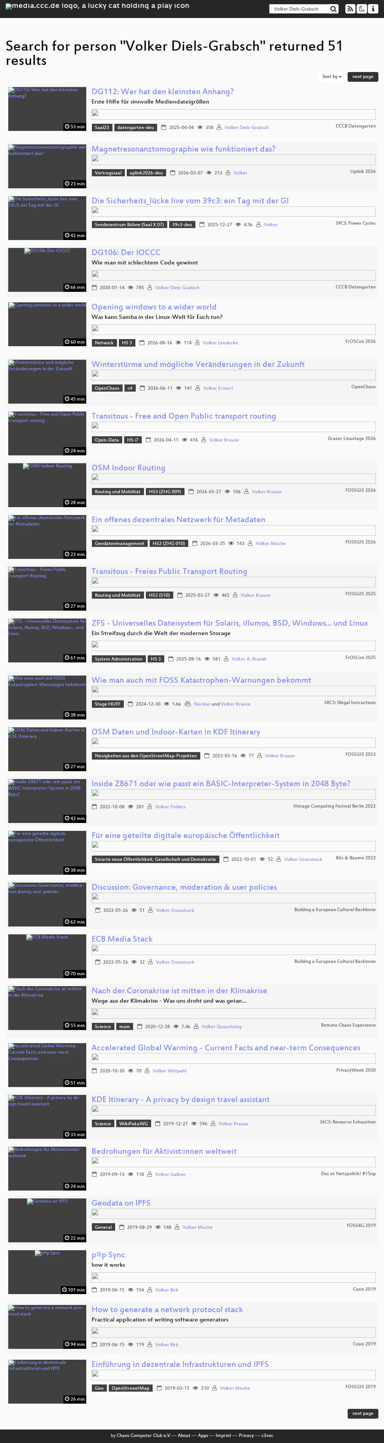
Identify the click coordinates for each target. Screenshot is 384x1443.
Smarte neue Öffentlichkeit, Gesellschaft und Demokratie (155, 859)
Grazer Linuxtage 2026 (352, 438)
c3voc (267, 1435)
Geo (99, 1388)
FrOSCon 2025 (360, 658)
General (103, 1227)
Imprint (223, 1435)
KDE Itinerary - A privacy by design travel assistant (181, 1100)
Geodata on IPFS (121, 1204)
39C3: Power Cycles (355, 223)
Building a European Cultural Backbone (335, 910)
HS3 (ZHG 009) (165, 492)
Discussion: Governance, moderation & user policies (184, 888)
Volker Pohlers (170, 807)
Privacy (246, 1435)
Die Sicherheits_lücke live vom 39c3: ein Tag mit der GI (190, 201)
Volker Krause (224, 440)
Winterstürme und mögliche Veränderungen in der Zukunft (198, 365)
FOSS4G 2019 (361, 1225)
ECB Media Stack (122, 939)
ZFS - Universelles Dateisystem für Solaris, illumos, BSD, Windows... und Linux (230, 624)
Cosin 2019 (364, 1289)
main (124, 1027)
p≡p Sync (108, 1255)
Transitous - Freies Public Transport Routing (170, 572)
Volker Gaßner (170, 1174)
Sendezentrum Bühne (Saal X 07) (129, 225)
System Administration (118, 659)
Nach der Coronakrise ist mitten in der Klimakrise (179, 991)
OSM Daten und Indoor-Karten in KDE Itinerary (176, 732)
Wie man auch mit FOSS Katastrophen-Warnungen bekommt (201, 681)
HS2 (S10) (159, 595)
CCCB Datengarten (356, 126)
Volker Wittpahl (169, 1071)
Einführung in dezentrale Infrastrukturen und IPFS (180, 1365)
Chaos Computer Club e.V (143, 1435)
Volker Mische (271, 544)
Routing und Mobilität (118, 492)
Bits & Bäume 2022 (356, 858)
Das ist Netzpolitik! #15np (348, 1174)
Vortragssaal (108, 173)
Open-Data (107, 440)
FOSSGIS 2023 (360, 754)
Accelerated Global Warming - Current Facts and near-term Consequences (226, 1048)
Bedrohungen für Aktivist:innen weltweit (164, 1152)
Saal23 (102, 128)
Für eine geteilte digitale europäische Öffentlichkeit (186, 836)
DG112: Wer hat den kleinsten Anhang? (163, 92)
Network (104, 343)
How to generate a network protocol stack (167, 1310)
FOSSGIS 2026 (360, 490)
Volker (241, 173)
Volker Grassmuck (303, 859)
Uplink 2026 (363, 171)
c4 (130, 388)
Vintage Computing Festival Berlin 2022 (334, 806)
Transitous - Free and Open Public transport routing (184, 417)
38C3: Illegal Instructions (350, 703)
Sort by (330, 77)
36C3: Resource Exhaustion (348, 1122)
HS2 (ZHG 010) (169, 544)
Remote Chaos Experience (348, 1025)
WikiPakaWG (133, 1124)
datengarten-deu (135, 128)
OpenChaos (107, 388)
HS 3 (127, 343)
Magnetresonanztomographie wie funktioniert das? (184, 150)
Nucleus (202, 704)
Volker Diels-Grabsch (247, 128)
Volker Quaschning (222, 1027)
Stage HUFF (107, 704)
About (184, 1435)
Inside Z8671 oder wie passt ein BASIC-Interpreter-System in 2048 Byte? (221, 784)
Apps (203, 1435)
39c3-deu (182, 225)
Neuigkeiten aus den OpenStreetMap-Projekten (146, 756)
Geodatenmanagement (119, 544)
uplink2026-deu (146, 173)
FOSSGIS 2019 (360, 1387)
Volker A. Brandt (249, 659)
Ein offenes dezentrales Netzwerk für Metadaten (179, 520)
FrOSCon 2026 (360, 341)
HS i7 (132, 440)
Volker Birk (166, 1290)
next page (363, 77)
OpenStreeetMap (130, 1388)
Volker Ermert (218, 388)
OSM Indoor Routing (129, 468)
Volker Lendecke (220, 343)
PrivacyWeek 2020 (356, 1070)
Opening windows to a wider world (154, 307)
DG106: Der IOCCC (126, 253)
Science (103, 1027)
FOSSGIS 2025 (360, 594)
